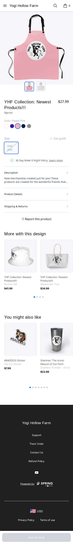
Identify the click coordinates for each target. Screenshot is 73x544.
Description (11, 172)
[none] (57, 138)
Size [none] (7, 138)
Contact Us (36, 452)
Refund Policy (36, 461)
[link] (20, 256)
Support (36, 435)
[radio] (11, 148)
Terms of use (47, 519)
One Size (10, 147)
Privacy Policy (26, 519)
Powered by (27, 483)
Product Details (13, 194)
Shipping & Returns (16, 206)
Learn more (56, 160)
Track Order (37, 443)
